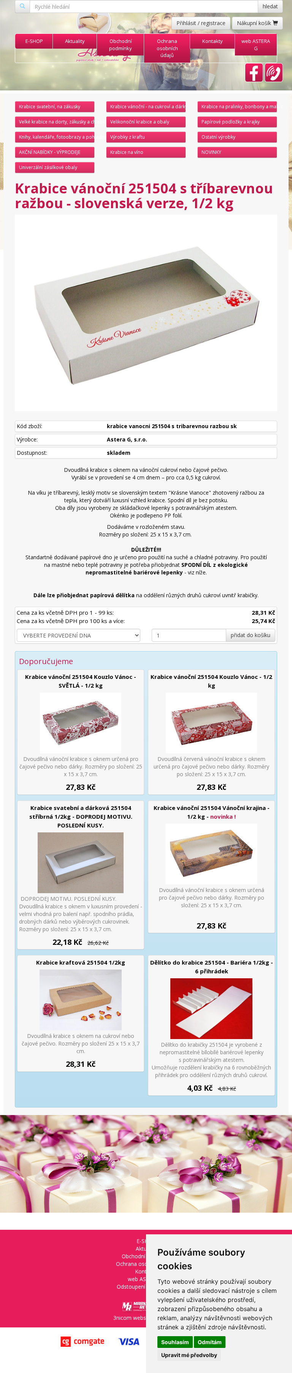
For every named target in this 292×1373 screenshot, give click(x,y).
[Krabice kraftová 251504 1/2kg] (80, 1000)
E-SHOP (34, 41)
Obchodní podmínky (120, 45)
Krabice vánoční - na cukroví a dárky (148, 106)
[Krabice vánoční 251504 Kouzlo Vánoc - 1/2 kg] (211, 723)
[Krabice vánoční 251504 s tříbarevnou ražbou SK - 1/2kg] (146, 313)
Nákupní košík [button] (255, 23)
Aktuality (75, 41)
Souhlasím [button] (175, 1342)
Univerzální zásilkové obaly (48, 167)
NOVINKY (211, 152)
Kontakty (212, 41)
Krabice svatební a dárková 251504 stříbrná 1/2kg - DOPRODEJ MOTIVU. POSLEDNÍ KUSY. (80, 816)
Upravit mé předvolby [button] (189, 1355)
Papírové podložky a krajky (231, 122)
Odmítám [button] (210, 1342)
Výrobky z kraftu (127, 137)
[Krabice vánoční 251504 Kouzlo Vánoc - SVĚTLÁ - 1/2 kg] (80, 723)
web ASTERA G (255, 45)
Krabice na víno (126, 152)
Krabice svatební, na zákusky (49, 106)
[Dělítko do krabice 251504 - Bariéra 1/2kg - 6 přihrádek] (211, 1008)
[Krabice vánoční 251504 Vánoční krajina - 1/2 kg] (211, 854)
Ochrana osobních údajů (167, 48)
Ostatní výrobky (218, 137)
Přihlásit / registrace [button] (200, 23)
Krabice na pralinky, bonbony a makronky (239, 106)
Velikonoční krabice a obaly (139, 122)
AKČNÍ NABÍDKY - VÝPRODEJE (49, 152)
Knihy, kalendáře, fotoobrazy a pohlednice (57, 137)
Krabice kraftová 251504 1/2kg (80, 962)
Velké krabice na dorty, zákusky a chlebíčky (57, 122)
